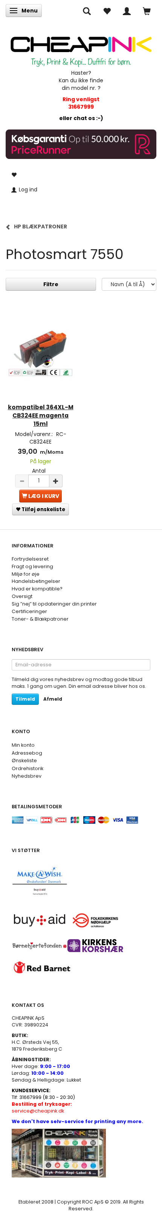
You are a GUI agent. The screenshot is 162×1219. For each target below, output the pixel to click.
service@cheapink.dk (42, 1107)
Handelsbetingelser (36, 581)
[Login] (126, 10)
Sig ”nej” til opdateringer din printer (54, 604)
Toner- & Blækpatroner (40, 619)
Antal (39, 471)
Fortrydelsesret (30, 559)
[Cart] (146, 10)
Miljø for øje (26, 574)
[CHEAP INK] (81, 48)
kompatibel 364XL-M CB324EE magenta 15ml (40, 415)
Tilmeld (25, 699)
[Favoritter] (106, 10)
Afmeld (52, 699)
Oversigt (22, 596)
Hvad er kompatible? (37, 589)
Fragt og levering (32, 566)
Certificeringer (29, 611)
